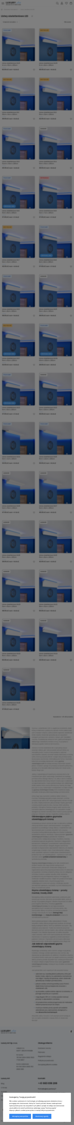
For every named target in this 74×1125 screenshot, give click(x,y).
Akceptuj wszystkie (20, 1116)
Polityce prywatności (47, 1110)
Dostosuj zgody (41, 1116)
